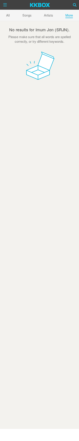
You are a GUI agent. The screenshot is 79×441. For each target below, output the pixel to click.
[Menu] (5, 4)
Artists (48, 15)
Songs (27, 15)
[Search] (74, 4)
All (8, 15)
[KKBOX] (40, 5)
